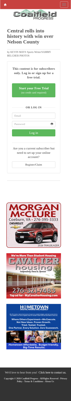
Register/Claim (33, 164)
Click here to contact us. (52, 372)
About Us (49, 381)
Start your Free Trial (34, 90)
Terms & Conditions (33, 381)
